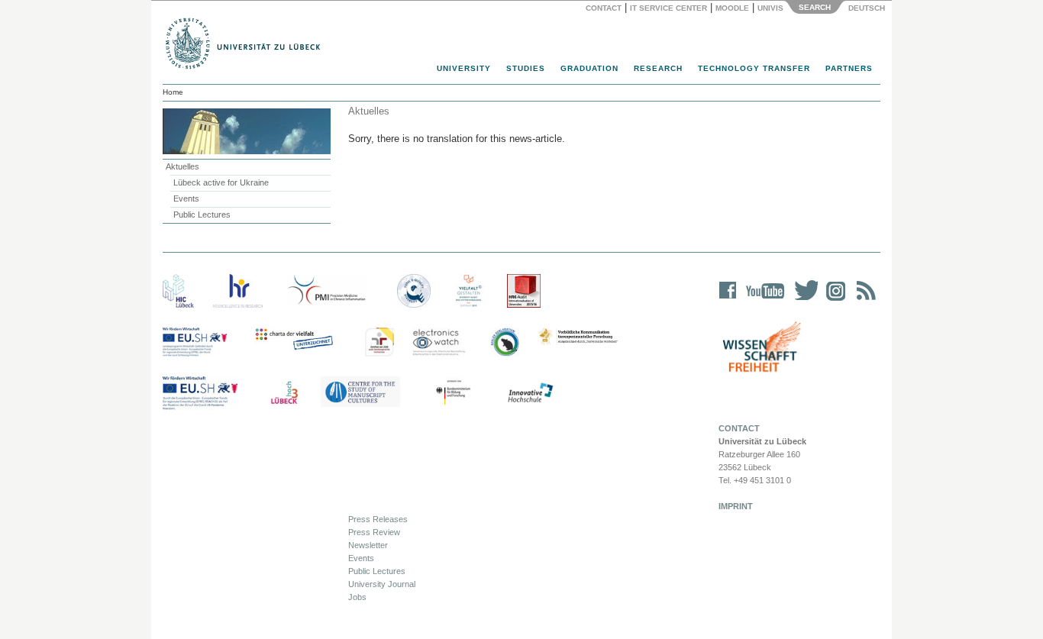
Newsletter (368, 545)
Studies (525, 68)
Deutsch (865, 8)
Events (186, 198)
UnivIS (770, 8)
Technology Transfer (754, 68)
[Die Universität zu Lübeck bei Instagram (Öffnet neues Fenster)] (833, 300)
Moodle (732, 8)
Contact (604, 8)
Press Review (374, 532)
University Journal (381, 584)
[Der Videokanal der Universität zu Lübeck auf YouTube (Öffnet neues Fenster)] (762, 300)
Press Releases (378, 519)
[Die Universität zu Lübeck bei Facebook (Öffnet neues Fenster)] (728, 300)
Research (658, 68)
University (464, 68)
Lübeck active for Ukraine (221, 182)
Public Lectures (202, 214)
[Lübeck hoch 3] (284, 393)
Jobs (357, 597)
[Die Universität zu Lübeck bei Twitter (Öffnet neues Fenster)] (802, 300)
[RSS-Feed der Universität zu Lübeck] (863, 300)
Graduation (589, 68)
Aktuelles (182, 166)
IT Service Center (668, 8)
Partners (849, 68)
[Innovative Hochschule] (529, 393)
